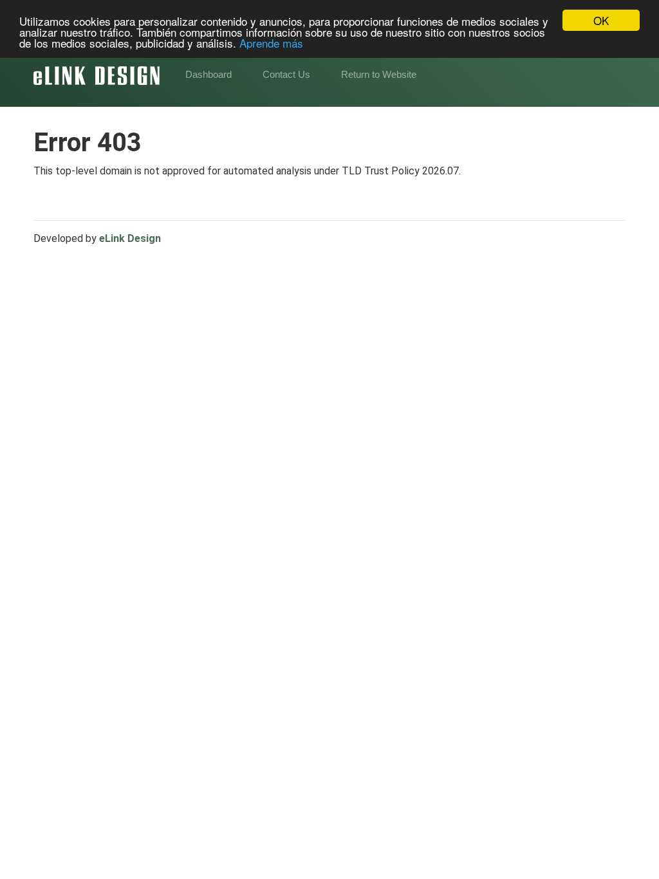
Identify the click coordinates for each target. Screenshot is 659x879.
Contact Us (286, 74)
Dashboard (208, 74)
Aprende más (271, 43)
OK (601, 20)
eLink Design (130, 238)
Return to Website (378, 74)
